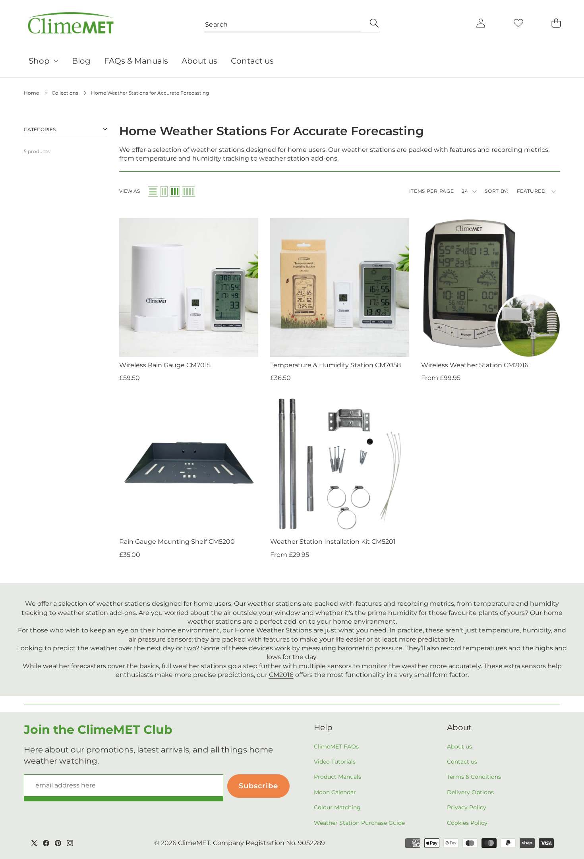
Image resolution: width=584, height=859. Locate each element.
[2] (164, 191)
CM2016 (281, 675)
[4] (188, 191)
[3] (175, 191)
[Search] (370, 23)
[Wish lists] (518, 23)
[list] (153, 191)
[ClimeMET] (71, 23)
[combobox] (292, 23)
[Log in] (480, 23)
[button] (556, 23)
